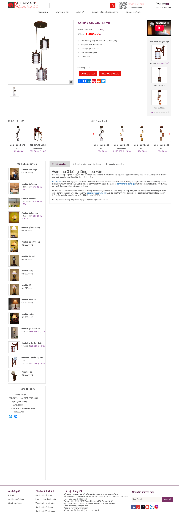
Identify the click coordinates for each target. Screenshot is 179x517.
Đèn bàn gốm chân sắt (30, 329)
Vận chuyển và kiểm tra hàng (45, 503)
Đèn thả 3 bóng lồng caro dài (121, 145)
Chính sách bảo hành (44, 507)
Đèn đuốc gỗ (26, 372)
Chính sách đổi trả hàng (45, 511)
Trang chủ (43, 12)
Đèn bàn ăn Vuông (29, 184)
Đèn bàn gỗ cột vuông (30, 227)
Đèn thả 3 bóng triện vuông (161, 145)
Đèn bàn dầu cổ (27, 256)
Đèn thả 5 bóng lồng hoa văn (17, 145)
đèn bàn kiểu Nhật (29, 170)
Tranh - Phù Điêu (133, 12)
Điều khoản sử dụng (16, 499)
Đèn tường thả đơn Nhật (31, 343)
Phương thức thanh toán (46, 499)
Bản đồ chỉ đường (15, 503)
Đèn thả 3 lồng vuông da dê (141, 145)
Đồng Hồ (80, 12)
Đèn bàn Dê (26, 285)
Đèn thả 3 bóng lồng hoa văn (101, 145)
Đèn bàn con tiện (28, 300)
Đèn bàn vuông (27, 314)
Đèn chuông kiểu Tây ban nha (32, 359)
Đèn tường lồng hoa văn (37, 145)
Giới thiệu (11, 495)
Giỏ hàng (163, 4)
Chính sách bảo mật (44, 495)
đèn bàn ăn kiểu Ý (28, 199)
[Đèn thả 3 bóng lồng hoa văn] (40, 52)
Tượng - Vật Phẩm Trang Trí (105, 12)
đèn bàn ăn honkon (29, 213)
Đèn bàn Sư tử (27, 271)
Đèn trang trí (62, 12)
